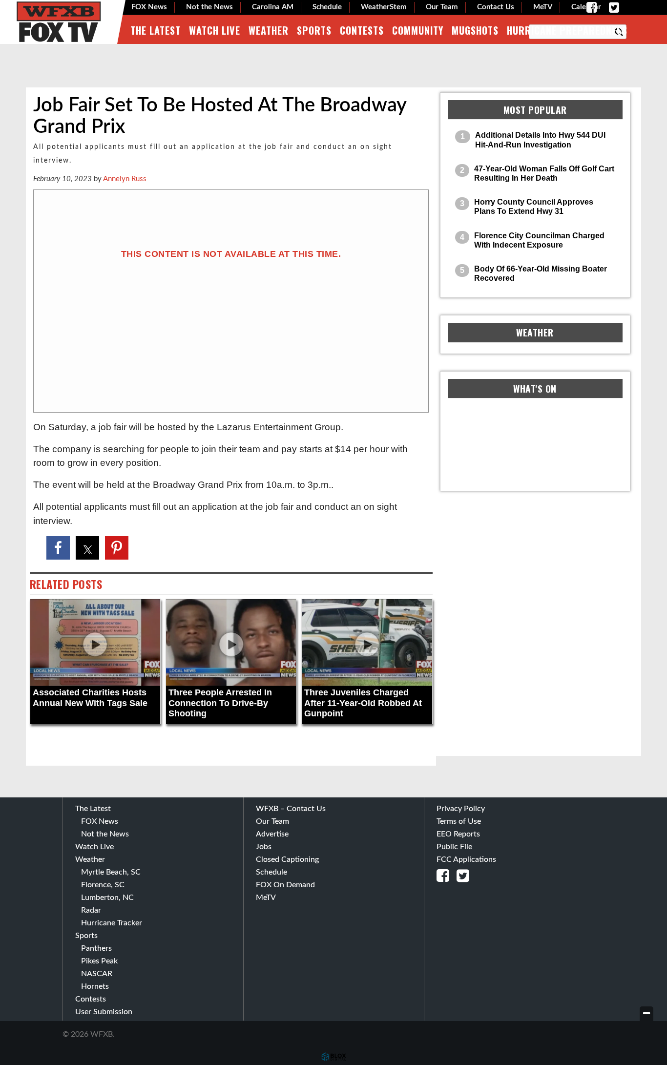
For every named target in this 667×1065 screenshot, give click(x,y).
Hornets (95, 986)
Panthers (96, 948)
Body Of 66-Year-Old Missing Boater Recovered (540, 273)
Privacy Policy (461, 809)
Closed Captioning (287, 859)
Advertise (272, 834)
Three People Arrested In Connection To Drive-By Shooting (220, 703)
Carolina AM (272, 7)
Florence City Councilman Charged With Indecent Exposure (539, 240)
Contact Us (495, 7)
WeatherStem (384, 7)
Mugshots (475, 30)
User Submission (103, 1012)
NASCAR (96, 974)
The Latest (155, 30)
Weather (269, 30)
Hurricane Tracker (111, 923)
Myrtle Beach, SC (111, 872)
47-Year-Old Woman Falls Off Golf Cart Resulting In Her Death (544, 173)
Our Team (442, 7)
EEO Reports (458, 834)
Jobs (263, 847)
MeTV (542, 7)
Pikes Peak (99, 961)
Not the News (209, 7)
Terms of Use (459, 821)
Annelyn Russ (124, 179)
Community (417, 30)
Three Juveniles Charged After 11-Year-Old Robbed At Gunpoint (363, 703)
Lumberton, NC (107, 897)
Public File (454, 847)
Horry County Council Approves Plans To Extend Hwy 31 (533, 206)
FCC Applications (466, 859)
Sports (314, 30)
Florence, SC (103, 885)
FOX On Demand (285, 885)
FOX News (149, 7)
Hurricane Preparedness (567, 30)
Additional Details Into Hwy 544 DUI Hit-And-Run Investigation (540, 139)
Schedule (327, 7)
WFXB (58, 22)
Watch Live (214, 30)
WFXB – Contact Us (291, 809)
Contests (362, 30)
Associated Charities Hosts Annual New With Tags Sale (90, 698)
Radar (91, 910)
